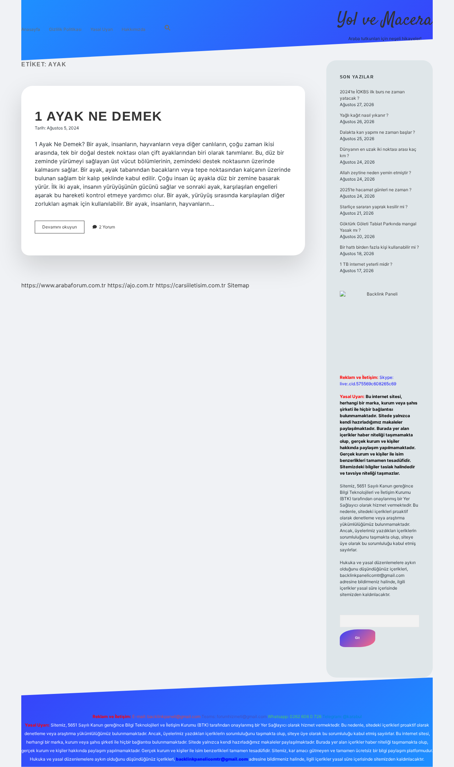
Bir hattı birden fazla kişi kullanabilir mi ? (379, 247)
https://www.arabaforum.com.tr (63, 285)
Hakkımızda (133, 29)
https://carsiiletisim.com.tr (191, 285)
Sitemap (238, 285)
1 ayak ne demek (98, 116)
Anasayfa (30, 29)
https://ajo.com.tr (130, 285)
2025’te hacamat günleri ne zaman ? (375, 189)
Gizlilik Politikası (65, 29)
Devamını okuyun (63, 228)
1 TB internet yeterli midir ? (366, 264)
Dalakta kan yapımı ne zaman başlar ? (377, 132)
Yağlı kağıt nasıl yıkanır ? (364, 115)
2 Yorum (107, 227)
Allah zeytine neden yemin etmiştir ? (375, 172)
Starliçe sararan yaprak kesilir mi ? (374, 206)
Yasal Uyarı (101, 29)
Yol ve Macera (385, 20)
